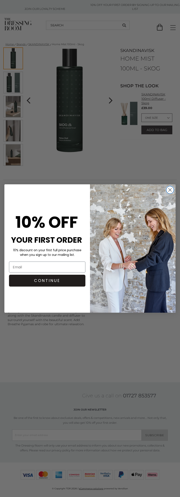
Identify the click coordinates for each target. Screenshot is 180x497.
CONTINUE (47, 280)
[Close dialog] (170, 190)
